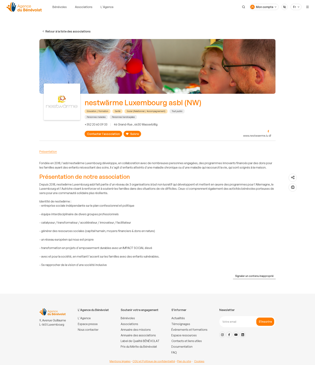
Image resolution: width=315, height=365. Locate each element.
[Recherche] (243, 7)
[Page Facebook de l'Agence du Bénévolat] (229, 335)
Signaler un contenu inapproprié (254, 275)
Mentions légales (120, 361)
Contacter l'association (103, 134)
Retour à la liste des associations (68, 31)
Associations (83, 7)
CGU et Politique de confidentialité (154, 361)
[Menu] (307, 7)
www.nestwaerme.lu (255, 135)
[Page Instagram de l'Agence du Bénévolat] (222, 335)
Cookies (199, 361)
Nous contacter (88, 329)
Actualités (178, 318)
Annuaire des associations (138, 335)
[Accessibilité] (284, 7)
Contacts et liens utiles (186, 341)
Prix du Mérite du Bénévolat (139, 346)
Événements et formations (189, 329)
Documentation (181, 346)
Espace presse (88, 324)
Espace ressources (184, 335)
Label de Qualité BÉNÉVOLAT (140, 341)
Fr (294, 7)
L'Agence (107, 7)
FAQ (174, 352)
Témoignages (180, 324)
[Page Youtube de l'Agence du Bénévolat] (236, 335)
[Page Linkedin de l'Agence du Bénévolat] (243, 335)
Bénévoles (59, 7)
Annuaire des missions (136, 329)
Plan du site (184, 361)
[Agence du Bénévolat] (23, 7)
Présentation (48, 151)
